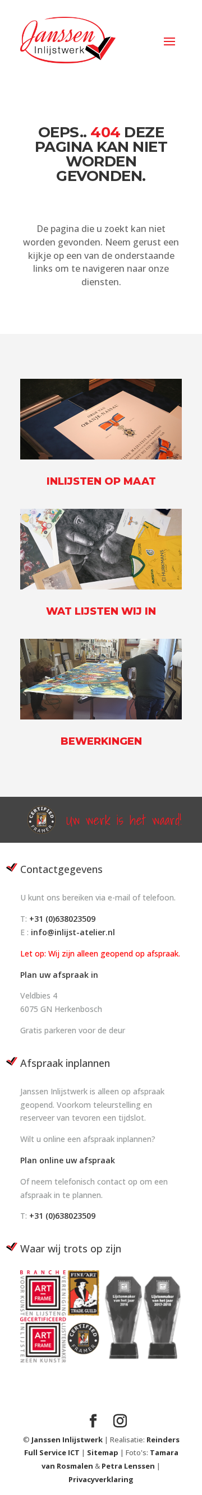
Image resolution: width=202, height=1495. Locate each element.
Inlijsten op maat (101, 481)
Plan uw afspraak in (59, 974)
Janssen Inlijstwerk (67, 1439)
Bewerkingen (101, 741)
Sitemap (103, 1452)
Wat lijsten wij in (101, 611)
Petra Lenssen (128, 1466)
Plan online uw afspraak (67, 1160)
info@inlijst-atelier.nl (73, 932)
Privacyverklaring (101, 1479)
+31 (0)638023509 (62, 918)
